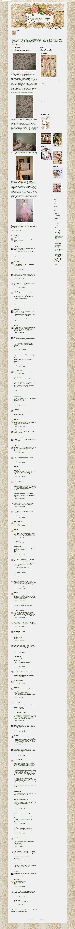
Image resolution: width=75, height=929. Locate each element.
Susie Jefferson (17, 759)
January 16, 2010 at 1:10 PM (19, 607)
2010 (55, 212)
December (57, 213)
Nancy (15, 309)
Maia (15, 466)
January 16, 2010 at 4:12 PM (19, 652)
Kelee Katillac (17, 656)
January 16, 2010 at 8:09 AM (19, 452)
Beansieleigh (16, 580)
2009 (55, 264)
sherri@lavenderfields (18, 712)
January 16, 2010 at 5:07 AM (19, 373)
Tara (15, 621)
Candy (15, 687)
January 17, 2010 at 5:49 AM (19, 788)
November (57, 215)
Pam (15, 409)
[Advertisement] (46, 93)
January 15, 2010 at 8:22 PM (19, 306)
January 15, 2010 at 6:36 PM (19, 243)
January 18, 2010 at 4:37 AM (19, 876)
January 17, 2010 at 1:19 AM (19, 755)
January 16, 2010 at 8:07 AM (19, 442)
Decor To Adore (17, 438)
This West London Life (19, 604)
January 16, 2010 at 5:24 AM (19, 393)
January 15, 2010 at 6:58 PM (19, 269)
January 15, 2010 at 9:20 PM (19, 332)
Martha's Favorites (18, 724)
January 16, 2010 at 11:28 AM (20, 588)
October (56, 217)
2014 (55, 205)
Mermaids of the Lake (18, 850)
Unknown (16, 419)
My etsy (43, 85)
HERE (22, 185)
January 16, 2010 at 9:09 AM (19, 498)
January (56, 232)
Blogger (43, 920)
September (57, 218)
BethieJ (15, 446)
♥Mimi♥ (15, 480)
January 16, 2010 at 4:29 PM (19, 676)
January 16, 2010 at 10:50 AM (20, 576)
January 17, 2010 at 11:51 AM (19, 823)
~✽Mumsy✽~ (17, 430)
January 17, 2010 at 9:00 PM (19, 860)
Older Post (35, 909)
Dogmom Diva (17, 644)
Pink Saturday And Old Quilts (58, 250)
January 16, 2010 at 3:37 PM (19, 626)
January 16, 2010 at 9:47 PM (19, 731)
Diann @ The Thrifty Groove (20, 799)
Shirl (15, 837)
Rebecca (15, 630)
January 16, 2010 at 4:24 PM (19, 666)
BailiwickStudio (17, 680)
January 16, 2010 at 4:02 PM (19, 640)
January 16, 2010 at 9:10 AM (19, 506)
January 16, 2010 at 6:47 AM (19, 405)
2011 (55, 210)
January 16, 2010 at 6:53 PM (19, 709)
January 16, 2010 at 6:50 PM (19, 697)
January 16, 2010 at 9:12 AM (19, 517)
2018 (55, 201)
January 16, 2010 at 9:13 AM (19, 525)
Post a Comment (16, 907)
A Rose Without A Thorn (19, 282)
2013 (55, 207)
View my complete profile (18, 44)
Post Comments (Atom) (22, 911)
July (56, 222)
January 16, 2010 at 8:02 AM (19, 434)
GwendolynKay (17, 890)
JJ (14, 748)
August (56, 220)
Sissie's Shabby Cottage (19, 558)
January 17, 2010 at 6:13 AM (19, 796)
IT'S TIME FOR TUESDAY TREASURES (57, 241)
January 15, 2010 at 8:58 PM (19, 322)
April (56, 227)
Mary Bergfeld (17, 521)
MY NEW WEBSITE (45, 82)
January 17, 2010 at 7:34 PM (19, 846)
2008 (55, 266)
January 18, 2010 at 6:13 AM (19, 886)
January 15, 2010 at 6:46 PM (19, 258)
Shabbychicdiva (17, 502)
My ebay (43, 83)
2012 (55, 208)
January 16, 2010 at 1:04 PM (19, 600)
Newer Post (14, 909)
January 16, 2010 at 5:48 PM (19, 683)
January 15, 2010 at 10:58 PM (20, 349)
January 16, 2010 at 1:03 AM (19, 366)
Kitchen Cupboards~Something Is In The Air (58, 237)
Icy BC (15, 871)
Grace (15, 273)
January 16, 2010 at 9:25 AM (19, 543)
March (56, 229)
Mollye (15, 592)
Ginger (15, 261)
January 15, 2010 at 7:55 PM (19, 287)
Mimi (15, 336)
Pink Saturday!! (57, 234)
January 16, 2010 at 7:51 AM (19, 416)
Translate (50, 50)
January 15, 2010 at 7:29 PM (19, 278)
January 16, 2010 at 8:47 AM (19, 476)
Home (25, 909)
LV (14, 670)
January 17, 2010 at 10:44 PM (20, 868)
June (56, 224)
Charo (15, 879)
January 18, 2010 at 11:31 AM (19, 896)
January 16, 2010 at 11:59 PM (20, 744)
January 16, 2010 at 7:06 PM (19, 720)
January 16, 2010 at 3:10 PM (19, 617)
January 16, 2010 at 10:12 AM (20, 554)
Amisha (15, 900)
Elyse (15, 291)
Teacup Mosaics (17, 370)
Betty (15, 701)
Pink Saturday (57, 243)
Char (19, 31)
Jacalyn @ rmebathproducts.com (21, 510)
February (57, 230)
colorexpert (16, 456)
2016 (55, 203)
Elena (15, 353)
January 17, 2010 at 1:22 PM (19, 833)
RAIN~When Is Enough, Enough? (58, 246)
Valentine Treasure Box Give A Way (58, 253)
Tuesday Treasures (58, 248)
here (22, 195)
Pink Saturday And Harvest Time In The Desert (58, 255)
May (56, 225)
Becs (15, 735)
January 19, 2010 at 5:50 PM (19, 904)
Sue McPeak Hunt (18, 610)
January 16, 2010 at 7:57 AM (19, 426)
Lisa (15, 237)
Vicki (15, 325)
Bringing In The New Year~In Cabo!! (57, 259)
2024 (55, 200)
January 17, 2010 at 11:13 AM (19, 808)
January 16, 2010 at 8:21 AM (19, 462)
